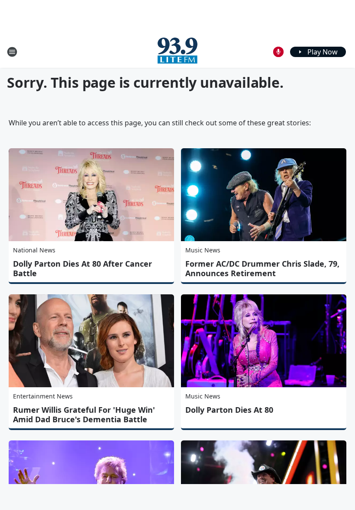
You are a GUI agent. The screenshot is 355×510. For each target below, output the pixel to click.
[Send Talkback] (278, 52)
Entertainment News (43, 396)
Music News (202, 250)
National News (34, 250)
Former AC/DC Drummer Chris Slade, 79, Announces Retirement (262, 268)
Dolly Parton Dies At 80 (229, 409)
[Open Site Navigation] (12, 52)
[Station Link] (177, 52)
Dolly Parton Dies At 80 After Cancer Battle (82, 268)
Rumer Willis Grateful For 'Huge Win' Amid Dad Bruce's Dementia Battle (84, 414)
